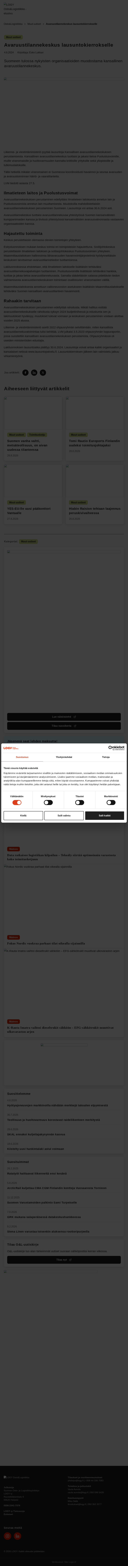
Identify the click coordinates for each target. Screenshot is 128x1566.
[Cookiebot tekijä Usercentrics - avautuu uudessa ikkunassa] (110, 748)
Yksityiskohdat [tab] (64, 757)
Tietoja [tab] (106, 757)
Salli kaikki (105, 815)
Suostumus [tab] (22, 757)
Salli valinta (64, 815)
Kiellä (23, 815)
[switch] (48, 802)
